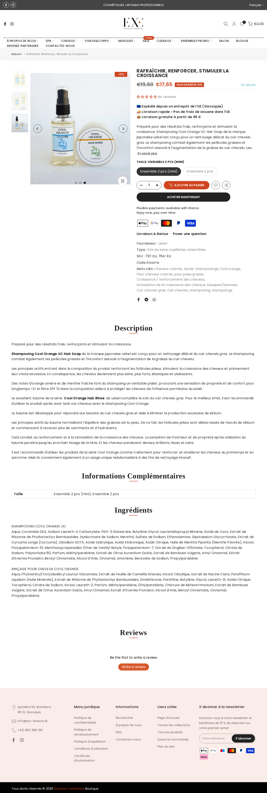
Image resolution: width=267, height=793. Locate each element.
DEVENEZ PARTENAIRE (22, 46)
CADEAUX (164, 41)
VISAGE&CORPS (96, 41)
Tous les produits (170, 732)
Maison (16, 54)
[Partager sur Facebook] (138, 299)
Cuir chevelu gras (151, 290)
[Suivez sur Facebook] (6, 5)
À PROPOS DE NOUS (21, 41)
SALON (224, 41)
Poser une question (190, 233)
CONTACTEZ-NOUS (60, 46)
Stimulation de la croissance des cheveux (171, 284)
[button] (147, 96)
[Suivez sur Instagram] (13, 5)
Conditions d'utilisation (91, 749)
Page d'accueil (168, 718)
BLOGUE (242, 41)
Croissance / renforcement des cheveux (171, 279)
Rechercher (124, 718)
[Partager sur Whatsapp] (154, 299)
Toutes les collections (173, 725)
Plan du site (166, 746)
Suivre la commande (173, 739)
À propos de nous (129, 725)
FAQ (119, 732)
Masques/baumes (222, 284)
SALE (147, 40)
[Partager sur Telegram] (146, 299)
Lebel (162, 243)
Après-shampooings (201, 268)
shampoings (222, 290)
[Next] (123, 129)
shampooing (200, 290)
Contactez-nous (128, 739)
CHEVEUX (68, 41)
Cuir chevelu (177, 290)
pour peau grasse (189, 274)
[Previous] (37, 129)
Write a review (133, 666)
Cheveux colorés (168, 268)
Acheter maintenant (183, 197)
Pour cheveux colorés (155, 274)
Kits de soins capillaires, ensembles (176, 249)
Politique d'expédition (90, 741)
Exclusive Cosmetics (69, 789)
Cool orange (230, 268)
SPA (48, 41)
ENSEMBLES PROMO (195, 41)
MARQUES (125, 41)
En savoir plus (147, 153)
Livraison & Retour (153, 233)
